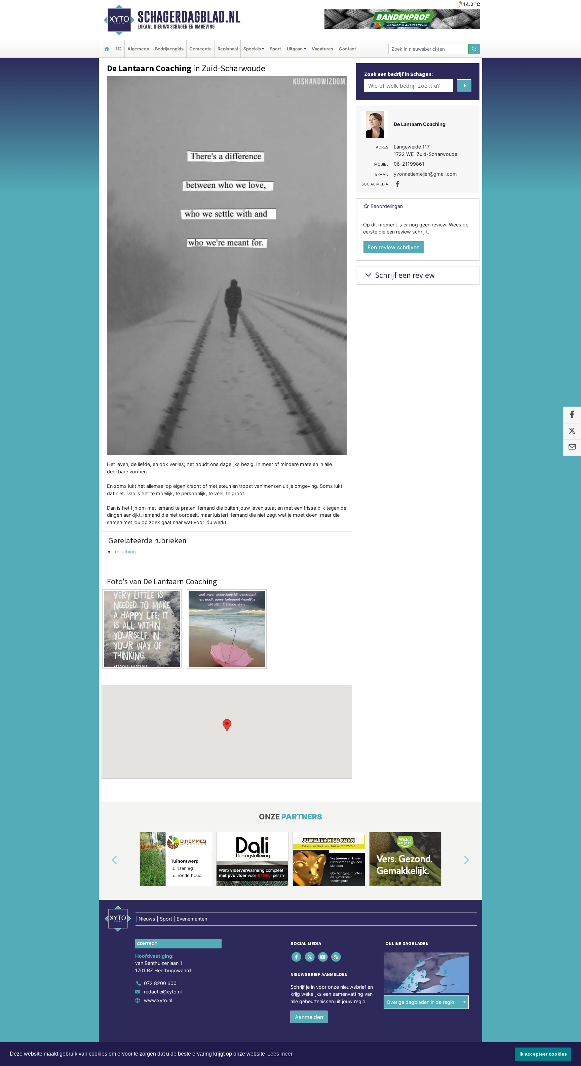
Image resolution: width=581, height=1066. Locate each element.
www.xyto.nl (158, 1000)
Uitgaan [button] (295, 48)
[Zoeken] (474, 49)
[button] (227, 725)
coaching (125, 551)
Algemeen (138, 48)
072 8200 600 (160, 983)
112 (118, 48)
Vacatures (322, 48)
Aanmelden (309, 1017)
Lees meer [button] (280, 1054)
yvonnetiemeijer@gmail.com (425, 174)
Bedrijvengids (169, 48)
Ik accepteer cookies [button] (543, 1054)
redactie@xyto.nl (163, 991)
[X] (310, 957)
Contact (347, 48)
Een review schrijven (393, 247)
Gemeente (200, 48)
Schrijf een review (404, 275)
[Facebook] (297, 957)
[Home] (107, 48)
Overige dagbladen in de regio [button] (420, 1002)
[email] (572, 448)
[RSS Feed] (336, 957)
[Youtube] (323, 957)
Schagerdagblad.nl (189, 17)
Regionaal (228, 48)
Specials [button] (252, 48)
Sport (275, 48)
